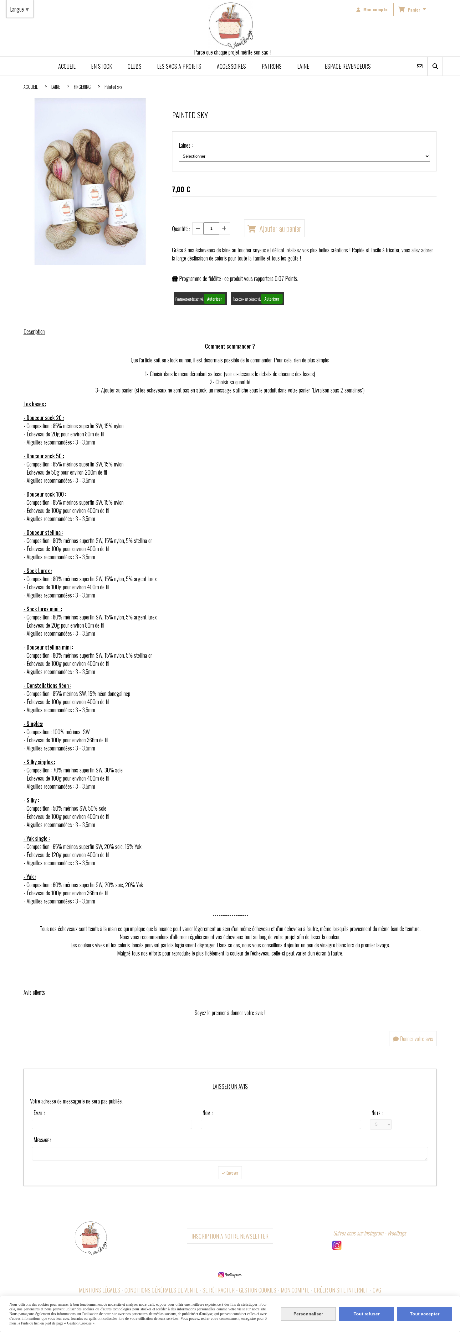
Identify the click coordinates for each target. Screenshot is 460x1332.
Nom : (207, 1112)
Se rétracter (218, 1290)
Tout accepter (424, 1313)
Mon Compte (295, 1290)
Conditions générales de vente (161, 1290)
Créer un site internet (341, 1290)
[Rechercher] (435, 66)
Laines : (186, 145)
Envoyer (232, 1173)
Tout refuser (367, 1313)
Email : (39, 1112)
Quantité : (181, 228)
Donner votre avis (416, 1039)
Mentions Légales (99, 1290)
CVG (377, 1290)
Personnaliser (308, 1313)
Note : (376, 1112)
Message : (42, 1139)
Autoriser (214, 299)
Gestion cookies (257, 1290)
